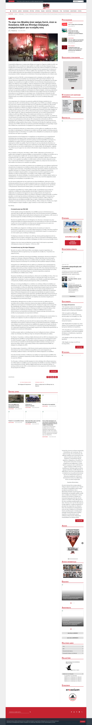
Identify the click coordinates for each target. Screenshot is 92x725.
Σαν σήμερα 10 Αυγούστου (24, 384)
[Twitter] (71, 712)
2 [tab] (72, 603)
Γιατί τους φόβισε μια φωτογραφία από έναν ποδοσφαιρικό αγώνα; (13, 406)
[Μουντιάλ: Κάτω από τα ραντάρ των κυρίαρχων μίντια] (33, 415)
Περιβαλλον (55, 11)
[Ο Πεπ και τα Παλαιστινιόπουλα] (33, 399)
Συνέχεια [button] (83, 721)
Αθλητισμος (73, 11)
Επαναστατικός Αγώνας (68, 651)
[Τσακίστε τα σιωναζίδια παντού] (16, 415)
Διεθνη (20, 11)
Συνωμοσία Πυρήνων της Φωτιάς (70, 653)
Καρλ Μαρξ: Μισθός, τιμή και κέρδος (74, 279)
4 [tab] (74, 603)
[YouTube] (74, 712)
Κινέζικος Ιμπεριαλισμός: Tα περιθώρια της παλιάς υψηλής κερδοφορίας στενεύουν (75, 288)
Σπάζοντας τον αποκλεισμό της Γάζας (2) (72, 679)
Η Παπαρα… (66, 352)
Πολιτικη (14, 11)
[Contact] (79, 712)
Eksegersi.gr (14, 30)
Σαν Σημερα (66, 301)
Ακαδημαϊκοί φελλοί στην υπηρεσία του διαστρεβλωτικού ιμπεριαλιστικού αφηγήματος (75, 49)
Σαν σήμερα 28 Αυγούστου (68, 304)
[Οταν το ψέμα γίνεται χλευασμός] (64, 24)
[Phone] (82, 712)
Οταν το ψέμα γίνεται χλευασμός (75, 24)
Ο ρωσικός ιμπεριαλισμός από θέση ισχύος (71, 267)
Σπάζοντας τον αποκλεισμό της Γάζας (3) (72, 678)
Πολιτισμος (66, 11)
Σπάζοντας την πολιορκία (68, 673)
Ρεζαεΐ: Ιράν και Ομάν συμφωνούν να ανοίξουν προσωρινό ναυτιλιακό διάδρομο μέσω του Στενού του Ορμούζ (31, 1)
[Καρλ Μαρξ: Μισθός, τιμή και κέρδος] (64, 279)
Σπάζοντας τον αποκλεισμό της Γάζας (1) (72, 681)
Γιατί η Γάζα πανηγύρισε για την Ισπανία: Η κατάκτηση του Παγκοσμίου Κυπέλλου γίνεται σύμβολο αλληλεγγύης (49, 427)
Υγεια (61, 11)
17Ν (63, 646)
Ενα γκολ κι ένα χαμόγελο (48, 404)
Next (82, 543)
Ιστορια (79, 11)
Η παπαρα (70, 22)
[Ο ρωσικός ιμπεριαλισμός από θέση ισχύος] (73, 257)
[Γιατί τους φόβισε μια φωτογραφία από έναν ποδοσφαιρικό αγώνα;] (16, 399)
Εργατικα (32, 11)
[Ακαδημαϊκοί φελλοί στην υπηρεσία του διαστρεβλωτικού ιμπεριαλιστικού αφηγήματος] (64, 47)
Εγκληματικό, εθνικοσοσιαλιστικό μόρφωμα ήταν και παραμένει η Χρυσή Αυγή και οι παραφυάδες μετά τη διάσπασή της (72, 623)
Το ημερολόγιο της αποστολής (70, 675)
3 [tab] (73, 603)
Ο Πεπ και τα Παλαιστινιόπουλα (29, 405)
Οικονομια (26, 11)
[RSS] (77, 712)
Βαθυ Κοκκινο (71, 45)
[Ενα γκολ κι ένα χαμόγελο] (50, 399)
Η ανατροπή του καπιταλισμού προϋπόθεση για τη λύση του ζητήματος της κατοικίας (72, 598)
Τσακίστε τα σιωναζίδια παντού (16, 420)
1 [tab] (71, 603)
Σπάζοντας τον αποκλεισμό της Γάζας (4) (72, 677)
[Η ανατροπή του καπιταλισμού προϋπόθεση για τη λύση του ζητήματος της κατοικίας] (73, 592)
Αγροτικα (37, 11)
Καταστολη (48, 11)
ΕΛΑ (63, 648)
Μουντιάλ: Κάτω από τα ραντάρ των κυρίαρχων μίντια (32, 421)
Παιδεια (43, 11)
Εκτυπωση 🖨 (53, 371)
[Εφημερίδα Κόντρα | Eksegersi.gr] (46, 6)
